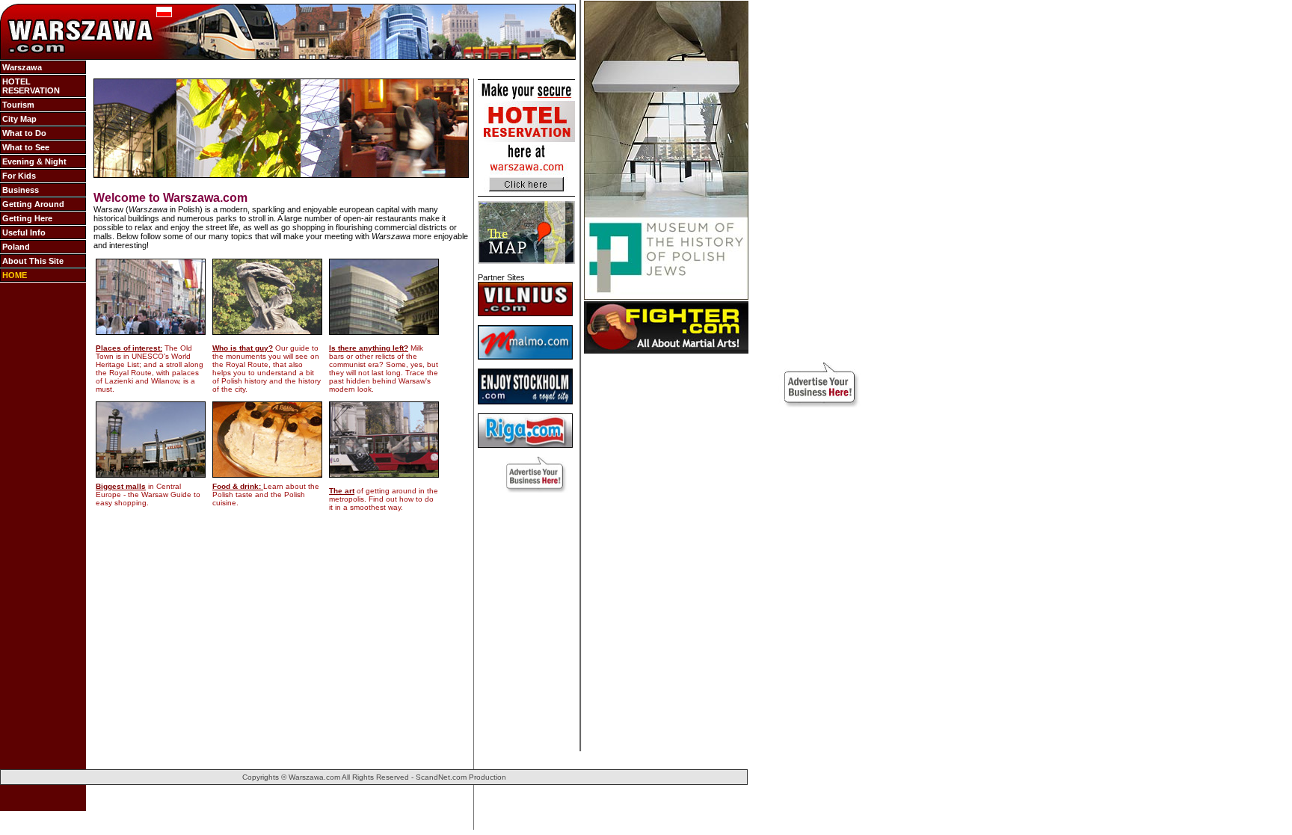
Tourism (18, 104)
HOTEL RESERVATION (31, 86)
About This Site (33, 260)
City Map (19, 118)
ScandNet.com (441, 777)
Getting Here (27, 218)
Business (20, 189)
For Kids (19, 175)
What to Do (24, 133)
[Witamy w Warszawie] (164, 14)
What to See (25, 147)
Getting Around (33, 204)
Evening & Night (34, 161)
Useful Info (24, 232)
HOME (14, 275)
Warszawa (22, 67)
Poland (16, 246)
